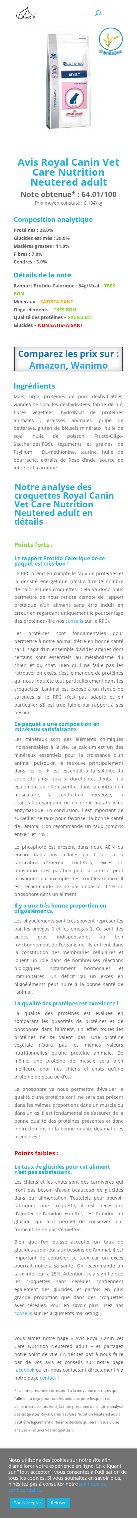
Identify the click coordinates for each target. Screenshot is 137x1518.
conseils (74, 621)
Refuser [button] (58, 1503)
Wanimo (88, 365)
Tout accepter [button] (27, 1503)
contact (49, 1378)
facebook (24, 1370)
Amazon (47, 365)
